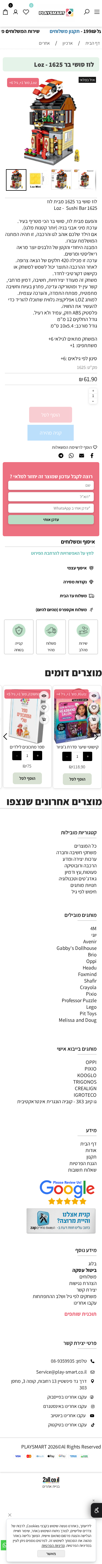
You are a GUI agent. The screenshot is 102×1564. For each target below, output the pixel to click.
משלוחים (88, 1276)
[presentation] (7, 31)
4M (93, 928)
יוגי (94, 935)
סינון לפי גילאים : (81, 358)
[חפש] (86, 10)
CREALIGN (86, 1088)
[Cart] (5, 10)
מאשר (51, 1553)
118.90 (61, 767)
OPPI (91, 1062)
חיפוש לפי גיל (84, 891)
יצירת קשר (86, 1289)
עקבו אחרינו (85, 1302)
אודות (91, 1150)
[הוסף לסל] (25, 719)
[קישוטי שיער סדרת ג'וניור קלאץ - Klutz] (59, 742)
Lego (91, 1007)
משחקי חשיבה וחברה (76, 852)
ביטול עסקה (84, 1270)
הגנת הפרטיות (83, 1163)
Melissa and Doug (78, 1020)
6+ (63, 358)
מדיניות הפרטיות (53, 1545)
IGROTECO (85, 1095)
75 (11, 766)
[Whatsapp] (5, 1545)
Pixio (91, 993)
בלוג (92, 1263)
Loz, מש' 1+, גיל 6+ (23, 82)
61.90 (90, 379)
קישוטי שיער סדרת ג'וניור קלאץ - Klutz (59, 750)
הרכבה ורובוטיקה (80, 865)
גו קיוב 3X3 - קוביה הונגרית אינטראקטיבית (57, 1101)
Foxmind (87, 974)
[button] (11, 121)
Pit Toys (88, 1013)
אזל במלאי (87, 79)
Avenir (90, 941)
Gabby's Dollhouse (77, 948)
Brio (92, 954)
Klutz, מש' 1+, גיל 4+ (53, 694)
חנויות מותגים (83, 885)
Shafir (90, 980)
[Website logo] (56, 13)
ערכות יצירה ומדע (80, 859)
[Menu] (96, 10)
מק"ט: (91, 367)
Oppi (91, 961)
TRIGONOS (85, 1081)
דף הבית (88, 1143)
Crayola (88, 987)
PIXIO (91, 1068)
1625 (81, 367)
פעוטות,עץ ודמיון (81, 872)
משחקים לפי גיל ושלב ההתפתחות (65, 1296)
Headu (90, 967)
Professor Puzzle (79, 1000)
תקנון (91, 1156)
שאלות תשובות (82, 1169)
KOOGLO (87, 1075)
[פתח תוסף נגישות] (96, 1510)
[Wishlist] (25, 10)
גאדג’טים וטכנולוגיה (78, 878)
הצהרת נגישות (83, 1283)
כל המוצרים (85, 845)
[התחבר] (15, 10)
